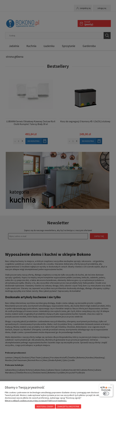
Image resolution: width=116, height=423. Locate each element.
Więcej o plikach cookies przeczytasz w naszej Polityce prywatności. (36, 400)
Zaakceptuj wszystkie (68, 406)
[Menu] (111, 385)
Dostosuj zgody (45, 406)
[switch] (106, 393)
